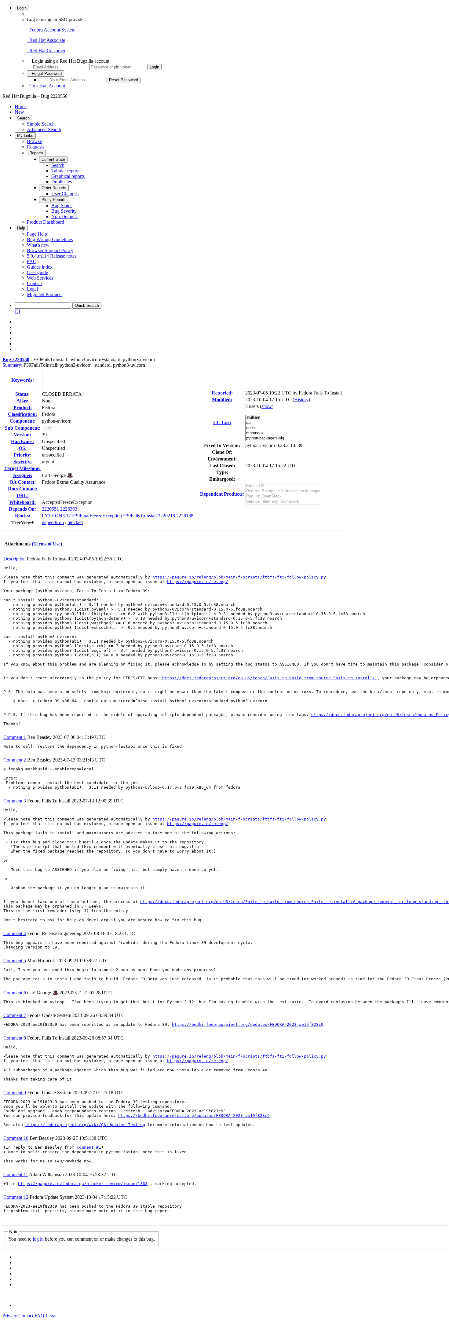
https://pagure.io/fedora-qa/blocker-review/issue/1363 (83, 1183)
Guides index (40, 267)
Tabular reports (65, 170)
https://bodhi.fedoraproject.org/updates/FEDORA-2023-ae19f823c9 (247, 1024)
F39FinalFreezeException (97, 515)
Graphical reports (68, 176)
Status (21, 394)
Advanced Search (44, 129)
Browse (34, 141)
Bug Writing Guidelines (50, 239)
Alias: (22, 400)
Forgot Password (45, 73)
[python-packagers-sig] (265, 438)
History (301, 399)
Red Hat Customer (46, 50)
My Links (25, 135)
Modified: (222, 399)
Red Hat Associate (46, 40)
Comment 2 (14, 759)
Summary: (12, 365)
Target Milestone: (22, 468)
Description (14, 558)
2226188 (184, 515)
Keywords (21, 380)
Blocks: (22, 515)
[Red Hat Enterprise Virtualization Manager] (283, 491)
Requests (35, 146)
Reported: (222, 392)
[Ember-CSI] (283, 486)
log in (38, 1239)
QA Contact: (22, 482)
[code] (265, 428)
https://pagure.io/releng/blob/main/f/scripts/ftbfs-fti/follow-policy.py (239, 577)
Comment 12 (15, 1197)
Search (23, 118)
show (266, 406)
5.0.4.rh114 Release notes (51, 256)
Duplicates (61, 181)
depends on (53, 522)
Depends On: (22, 509)
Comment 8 (14, 1037)
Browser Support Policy (50, 250)
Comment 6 (14, 992)
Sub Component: (22, 428)
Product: (22, 407)
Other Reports (54, 187)
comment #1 (89, 1147)
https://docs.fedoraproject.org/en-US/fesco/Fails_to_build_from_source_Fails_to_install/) (269, 678)
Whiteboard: (22, 502)
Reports (36, 153)
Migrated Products (44, 294)
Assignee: (22, 475)
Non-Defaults (64, 216)
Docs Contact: (22, 488)
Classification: (22, 414)
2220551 (50, 509)
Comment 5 (14, 960)
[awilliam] (265, 417)
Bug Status (61, 205)
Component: (22, 421)
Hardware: (22, 441)
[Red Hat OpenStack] (283, 496)
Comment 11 (15, 1174)
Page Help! (38, 234)
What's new (38, 245)
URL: (22, 495)
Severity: (22, 461)
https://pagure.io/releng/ (197, 581)
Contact (34, 283)
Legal (32, 289)
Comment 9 (14, 1092)
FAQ (32, 261)
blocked (75, 522)
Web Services (40, 278)
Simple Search (41, 124)
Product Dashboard (45, 222)
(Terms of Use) (47, 543)
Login (22, 8)
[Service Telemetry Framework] (283, 501)
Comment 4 (14, 933)
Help (21, 228)
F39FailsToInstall (140, 515)
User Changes (64, 193)
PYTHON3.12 (56, 515)
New (19, 112)
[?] (17, 311)
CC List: (222, 422)
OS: (23, 448)
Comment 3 (14, 800)
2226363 (68, 509)
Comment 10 (15, 1138)
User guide (37, 272)
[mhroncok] (265, 433)
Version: (22, 434)
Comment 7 (14, 1015)
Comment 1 (14, 737)
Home (21, 106)
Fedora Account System (51, 29)
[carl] (265, 422)
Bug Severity (64, 211)
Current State (53, 159)
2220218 (166, 515)
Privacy (9, 1315)
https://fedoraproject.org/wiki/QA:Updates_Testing (85, 1124)
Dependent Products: (222, 494)
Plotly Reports (54, 199)
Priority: (22, 454)
